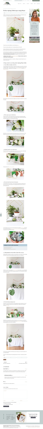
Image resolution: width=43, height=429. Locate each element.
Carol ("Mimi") (5, 368)
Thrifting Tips (13, 418)
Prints (7, 419)
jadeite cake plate (19, 321)
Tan (4, 381)
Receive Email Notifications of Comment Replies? (9, 402)
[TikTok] (20, 0)
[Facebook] (16, 0)
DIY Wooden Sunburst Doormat (23, 363)
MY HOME (30, 0)
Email (13, 400)
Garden (12, 419)
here (18, 45)
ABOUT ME (24, 0)
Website (21, 400)
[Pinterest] (19, 0)
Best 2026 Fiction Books (36, 0)
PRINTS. (32, 3)
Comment (5, 390)
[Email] (15, 0)
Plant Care (8, 418)
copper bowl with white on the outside (16, 228)
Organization (13, 417)
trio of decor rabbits (11, 166)
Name (5, 400)
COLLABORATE (28, 0)
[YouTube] (21, 0)
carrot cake (7, 305)
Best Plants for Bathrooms (6, 363)
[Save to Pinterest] (11, 12)
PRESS (25, 0)
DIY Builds (8, 417)
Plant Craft (5, 359)
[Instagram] (17, 0)
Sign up (11, 0)
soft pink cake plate (19, 68)
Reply (26, 375)
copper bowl (22, 227)
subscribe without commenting (9, 404)
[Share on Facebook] (22, 12)
